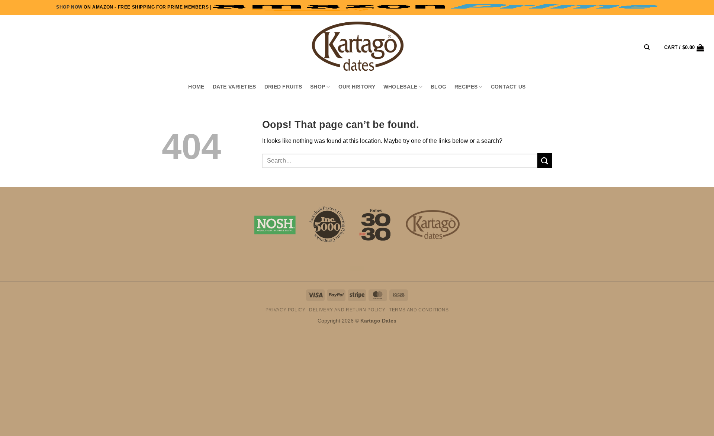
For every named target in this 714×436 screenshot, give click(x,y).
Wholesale (400, 87)
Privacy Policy (286, 309)
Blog (438, 87)
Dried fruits (283, 87)
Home (196, 87)
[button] (684, 47)
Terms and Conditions (418, 309)
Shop (317, 87)
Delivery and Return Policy (347, 309)
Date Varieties (234, 87)
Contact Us (508, 87)
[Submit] (544, 160)
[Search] (647, 47)
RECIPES (465, 87)
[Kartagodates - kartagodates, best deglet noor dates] (357, 46)
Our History (356, 87)
